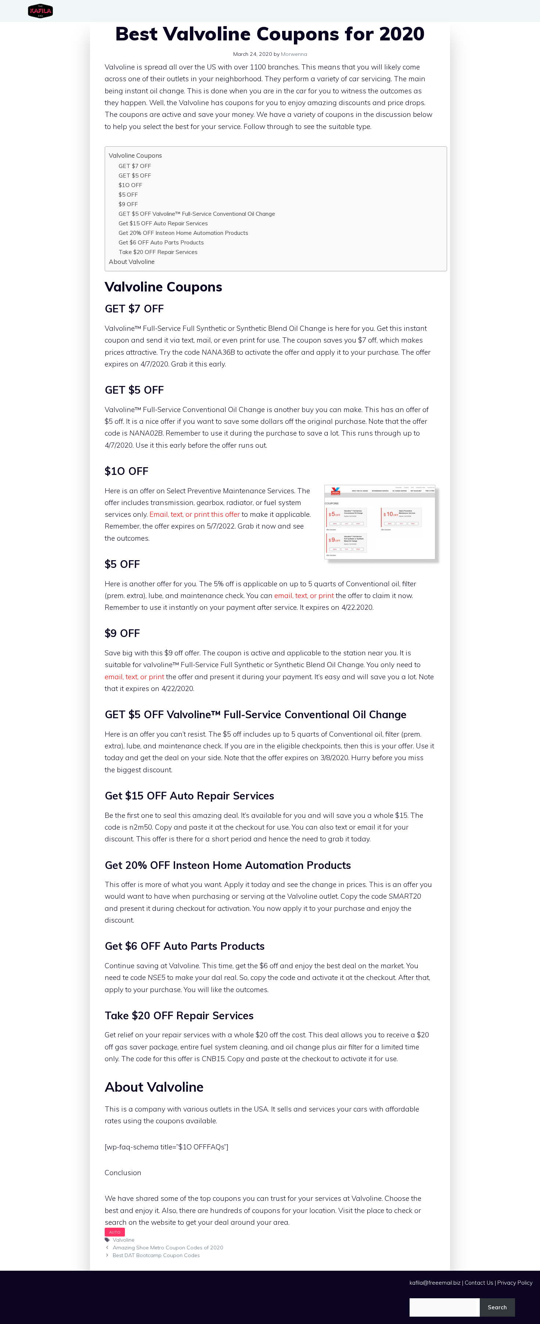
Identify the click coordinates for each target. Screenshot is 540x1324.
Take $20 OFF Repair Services (158, 251)
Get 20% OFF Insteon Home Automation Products (183, 232)
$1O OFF (130, 185)
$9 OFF (128, 204)
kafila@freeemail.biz (435, 1282)
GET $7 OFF (135, 165)
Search (497, 1307)
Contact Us (479, 1282)
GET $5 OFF (135, 175)
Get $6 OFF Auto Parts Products (161, 242)
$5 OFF (128, 194)
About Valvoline (132, 261)
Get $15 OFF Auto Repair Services (163, 223)
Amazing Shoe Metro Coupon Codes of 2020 (168, 1247)
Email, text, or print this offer (195, 514)
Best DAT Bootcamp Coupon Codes (156, 1255)
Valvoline (123, 1240)
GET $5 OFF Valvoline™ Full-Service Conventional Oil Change (197, 213)
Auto (114, 1232)
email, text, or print (305, 595)
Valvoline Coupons (135, 155)
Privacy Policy (515, 1282)
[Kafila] (42, 11)
